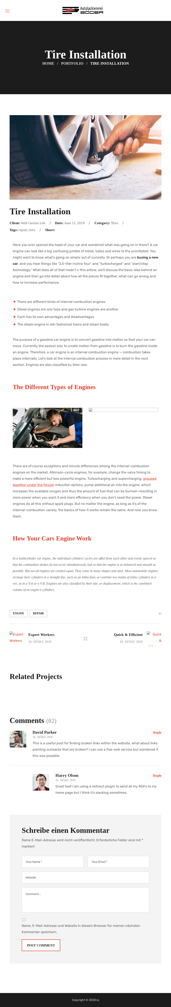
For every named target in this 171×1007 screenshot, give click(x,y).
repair (38, 613)
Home (48, 63)
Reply (157, 732)
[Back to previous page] (85, 638)
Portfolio (72, 63)
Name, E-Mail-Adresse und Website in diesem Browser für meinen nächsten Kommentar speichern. (81, 929)
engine (18, 613)
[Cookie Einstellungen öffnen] (9, 1002)
